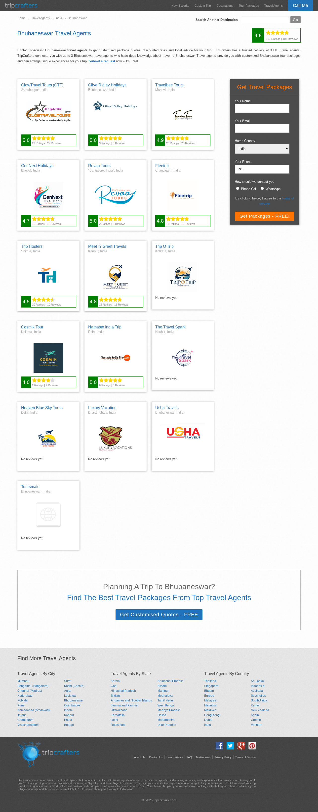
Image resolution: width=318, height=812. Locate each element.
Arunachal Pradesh (171, 681)
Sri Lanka (257, 681)
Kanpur (69, 715)
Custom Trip (203, 5)
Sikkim (115, 695)
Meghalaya (165, 695)
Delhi (114, 720)
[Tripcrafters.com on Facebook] (218, 748)
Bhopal (69, 725)
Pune (21, 705)
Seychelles (258, 695)
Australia (257, 690)
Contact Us (156, 757)
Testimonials (203, 757)
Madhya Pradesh (169, 710)
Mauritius (210, 705)
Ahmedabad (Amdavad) (33, 710)
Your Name (243, 101)
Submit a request (102, 61)
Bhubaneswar (73, 700)
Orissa (162, 715)
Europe (209, 695)
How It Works (180, 5)
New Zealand (260, 710)
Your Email (242, 121)
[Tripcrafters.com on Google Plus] (240, 748)
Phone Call (249, 189)
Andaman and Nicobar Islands (131, 700)
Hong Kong (212, 715)
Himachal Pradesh (123, 690)
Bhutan (209, 690)
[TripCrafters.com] (21, 8)
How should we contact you (254, 182)
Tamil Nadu (165, 700)
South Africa (259, 700)
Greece (256, 720)
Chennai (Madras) (29, 690)
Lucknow (70, 695)
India (207, 725)
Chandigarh (25, 720)
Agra (67, 690)
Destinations (224, 5)
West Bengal (166, 705)
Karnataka (118, 715)
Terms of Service (245, 757)
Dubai (208, 720)
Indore (68, 710)
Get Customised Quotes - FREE (159, 614)
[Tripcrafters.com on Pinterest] (251, 748)
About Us (139, 757)
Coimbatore (72, 705)
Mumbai (22, 681)
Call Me (300, 5)
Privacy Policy (223, 757)
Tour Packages (249, 5)
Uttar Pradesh (167, 725)
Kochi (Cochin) (74, 686)
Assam (162, 686)
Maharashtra (166, 720)
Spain (255, 715)
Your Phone (243, 162)
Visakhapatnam (28, 725)
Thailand (210, 681)
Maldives (210, 710)
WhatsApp (273, 189)
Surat (67, 681)
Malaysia (210, 700)
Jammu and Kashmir (125, 705)
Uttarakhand (119, 710)
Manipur (163, 690)
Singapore (211, 686)
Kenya (255, 705)
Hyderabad (25, 695)
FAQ (189, 757)
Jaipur (21, 715)
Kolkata (22, 700)
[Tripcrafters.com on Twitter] (229, 748)
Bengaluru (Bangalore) (32, 686)
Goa (114, 686)
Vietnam (256, 725)
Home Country (245, 141)
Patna (68, 720)
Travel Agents (273, 5)
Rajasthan (118, 725)
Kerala (115, 681)
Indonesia (257, 686)
